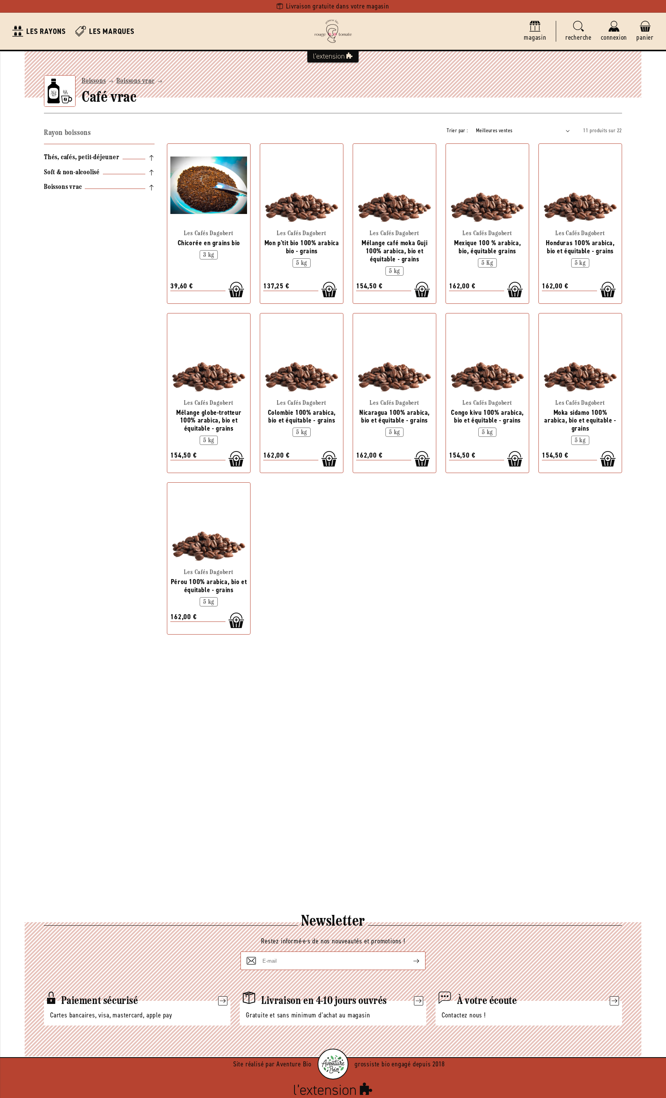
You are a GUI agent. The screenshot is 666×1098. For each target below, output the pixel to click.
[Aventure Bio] (333, 1064)
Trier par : (457, 130)
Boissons (94, 81)
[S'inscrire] (410, 960)
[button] (578, 31)
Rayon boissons (67, 133)
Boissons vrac (135, 81)
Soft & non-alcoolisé (72, 172)
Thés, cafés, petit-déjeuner (81, 157)
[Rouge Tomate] (333, 31)
